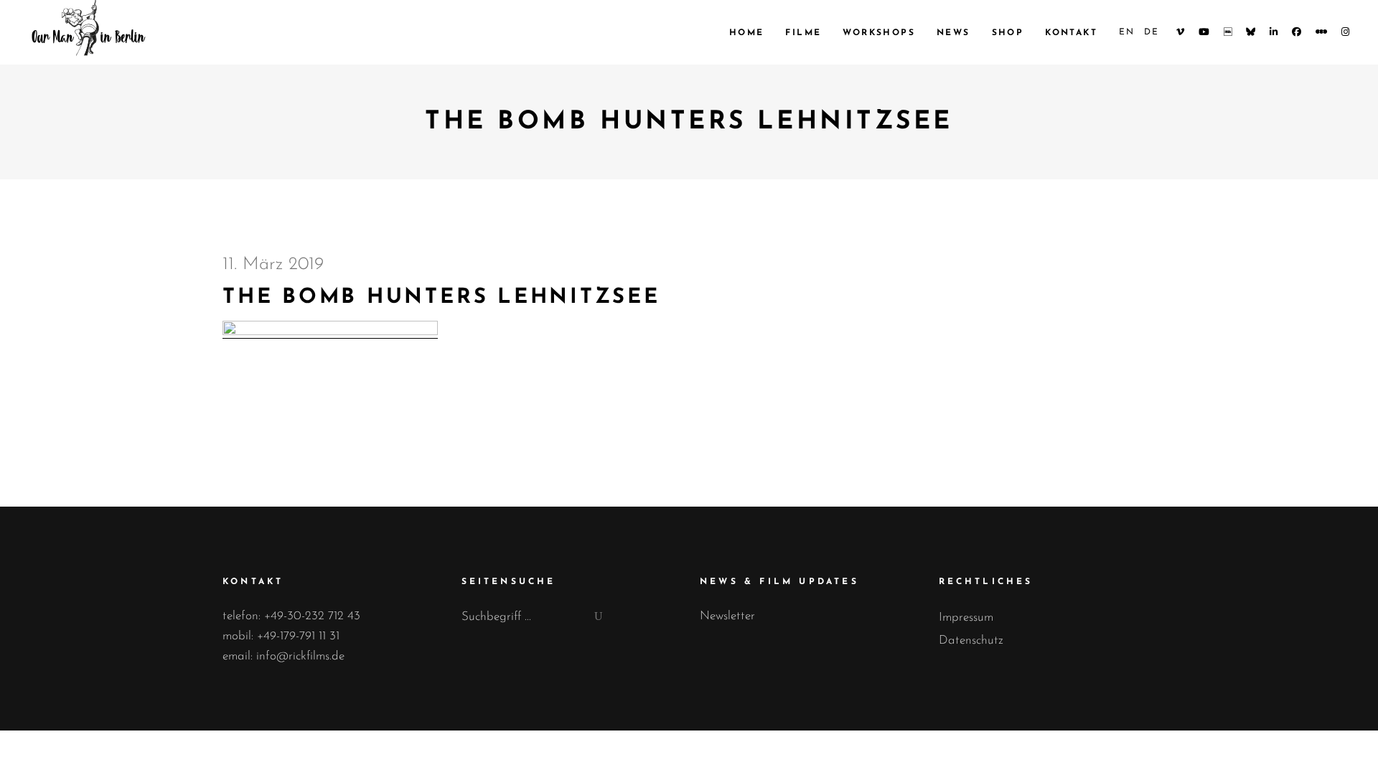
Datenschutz (971, 640)
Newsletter (727, 616)
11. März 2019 (273, 264)
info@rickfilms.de (300, 656)
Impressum (966, 617)
